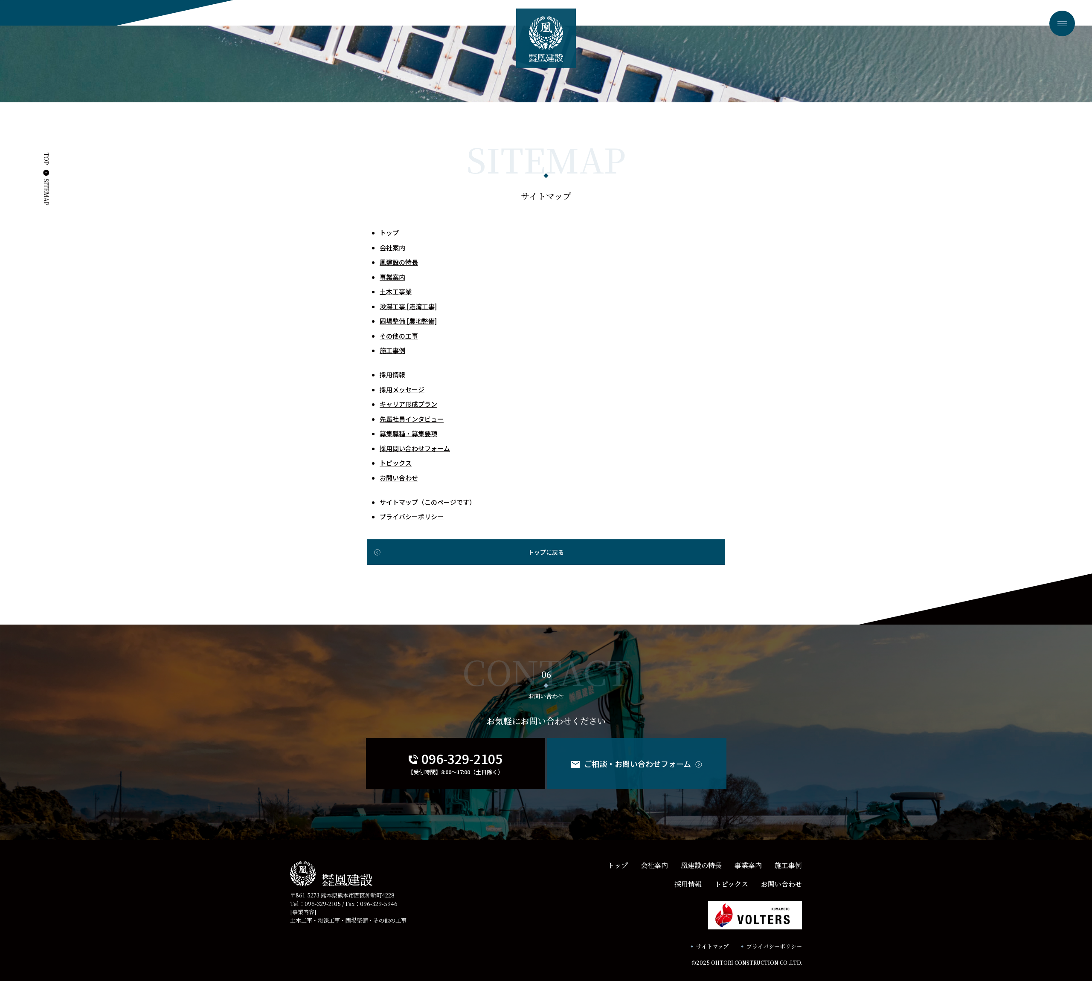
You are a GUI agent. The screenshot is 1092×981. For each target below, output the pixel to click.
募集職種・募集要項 (408, 433)
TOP (46, 159)
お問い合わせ (399, 477)
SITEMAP (46, 192)
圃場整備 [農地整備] (408, 320)
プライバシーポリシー (412, 516)
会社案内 (392, 247)
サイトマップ (712, 946)
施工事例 (392, 350)
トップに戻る (546, 552)
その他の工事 (399, 335)
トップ (389, 232)
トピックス (396, 462)
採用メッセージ (402, 389)
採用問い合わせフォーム (415, 448)
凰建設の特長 (399, 262)
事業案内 (392, 276)
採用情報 (392, 374)
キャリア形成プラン (408, 403)
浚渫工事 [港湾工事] (408, 306)
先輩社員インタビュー (412, 418)
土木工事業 (396, 291)
